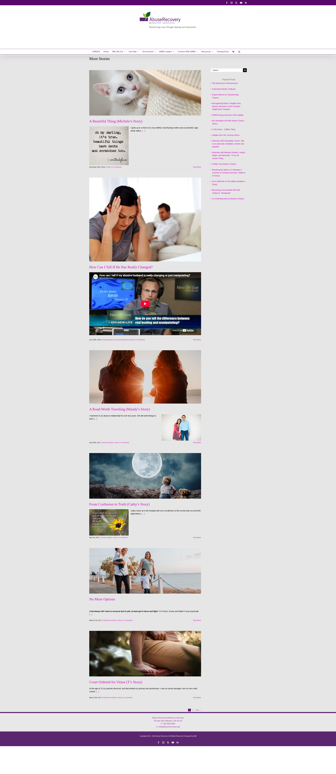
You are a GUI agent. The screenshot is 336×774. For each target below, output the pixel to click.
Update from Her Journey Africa (225, 135)
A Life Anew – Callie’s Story (223, 129)
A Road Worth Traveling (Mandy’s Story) (119, 409)
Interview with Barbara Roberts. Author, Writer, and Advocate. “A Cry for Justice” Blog (228, 155)
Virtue (108, 167)
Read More (197, 167)
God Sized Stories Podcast (223, 89)
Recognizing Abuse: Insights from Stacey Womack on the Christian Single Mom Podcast (226, 106)
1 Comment (123, 537)
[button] (239, 51)
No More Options (102, 599)
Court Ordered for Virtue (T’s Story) (115, 682)
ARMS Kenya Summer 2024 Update (227, 115)
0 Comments (116, 167)
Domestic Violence (110, 620)
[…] (143, 131)
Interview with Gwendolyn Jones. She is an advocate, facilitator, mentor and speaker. (228, 144)
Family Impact (107, 340)
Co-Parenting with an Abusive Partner (228, 199)
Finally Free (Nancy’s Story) (224, 164)
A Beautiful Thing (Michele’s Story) (115, 121)
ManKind (126, 340)
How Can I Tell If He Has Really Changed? (121, 267)
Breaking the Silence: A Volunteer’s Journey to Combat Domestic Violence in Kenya (228, 173)
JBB (195, 736)
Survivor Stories (108, 442)
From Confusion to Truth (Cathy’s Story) (119, 504)
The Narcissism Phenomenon (225, 83)
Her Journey (117, 340)
